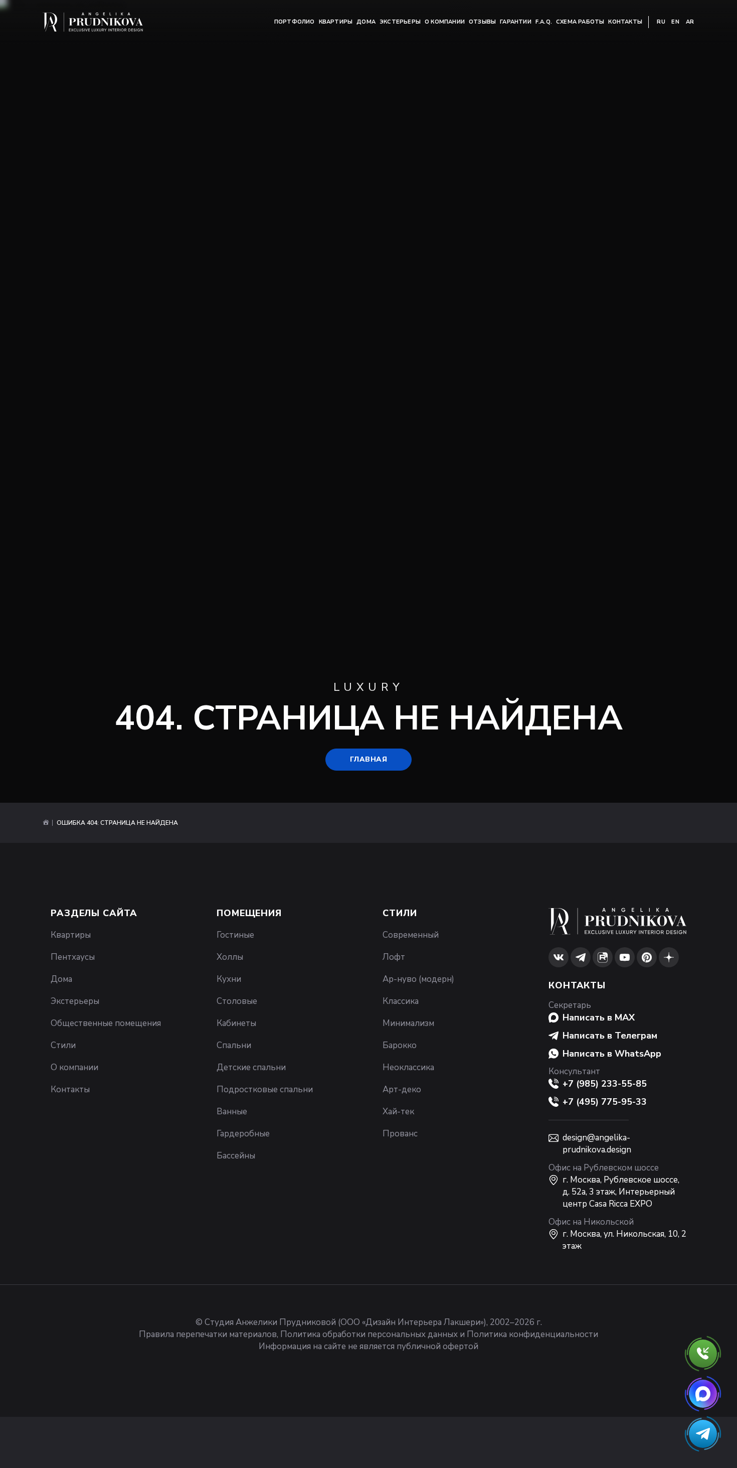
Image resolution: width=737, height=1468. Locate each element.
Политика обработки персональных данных (369, 1334)
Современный (411, 935)
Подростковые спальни (265, 1089)
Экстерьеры (400, 22)
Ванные (232, 1111)
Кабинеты (236, 1023)
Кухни (229, 979)
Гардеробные (243, 1133)
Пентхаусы (73, 957)
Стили (63, 1045)
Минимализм (408, 1023)
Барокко (400, 1045)
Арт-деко (402, 1089)
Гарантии (515, 22)
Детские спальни (251, 1067)
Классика (401, 1001)
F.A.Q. (543, 22)
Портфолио (294, 22)
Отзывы (482, 22)
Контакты (625, 22)
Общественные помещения (106, 1023)
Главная (368, 759)
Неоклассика (408, 1067)
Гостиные (235, 935)
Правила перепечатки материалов (208, 1334)
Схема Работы (580, 22)
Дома (366, 22)
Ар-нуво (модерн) (418, 979)
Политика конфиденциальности (532, 1334)
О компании (445, 22)
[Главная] (46, 823)
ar (690, 22)
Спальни (234, 1045)
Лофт (394, 957)
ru (661, 22)
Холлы (230, 957)
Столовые (237, 1001)
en (675, 22)
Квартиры (336, 22)
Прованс (400, 1133)
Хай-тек (398, 1111)
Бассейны (236, 1155)
